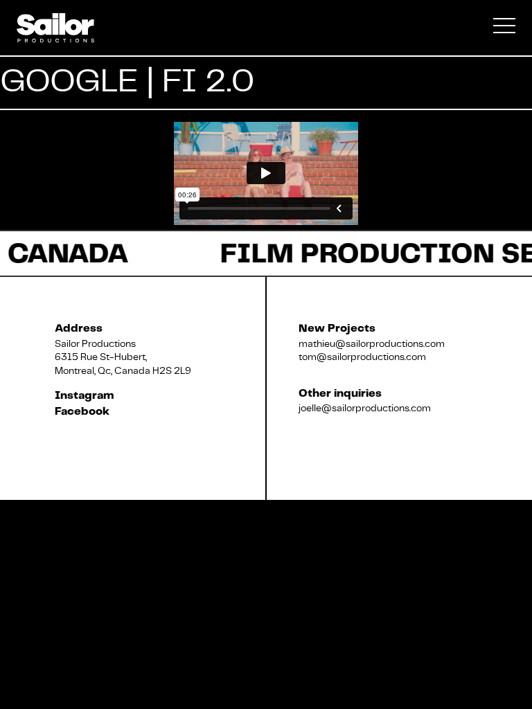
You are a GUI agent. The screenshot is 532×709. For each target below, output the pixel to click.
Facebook (82, 411)
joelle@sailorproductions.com (365, 408)
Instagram (84, 396)
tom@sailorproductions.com (362, 356)
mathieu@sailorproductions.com (372, 343)
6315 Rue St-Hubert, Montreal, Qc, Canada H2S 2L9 (123, 363)
